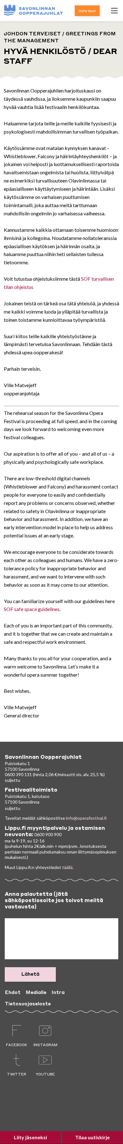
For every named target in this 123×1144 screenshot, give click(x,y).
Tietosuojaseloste (28, 1004)
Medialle (36, 992)
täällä (67, 867)
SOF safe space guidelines (32, 609)
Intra (58, 992)
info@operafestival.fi (86, 818)
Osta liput (87, 11)
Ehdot (12, 992)
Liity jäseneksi (30, 1137)
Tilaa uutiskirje (92, 1137)
